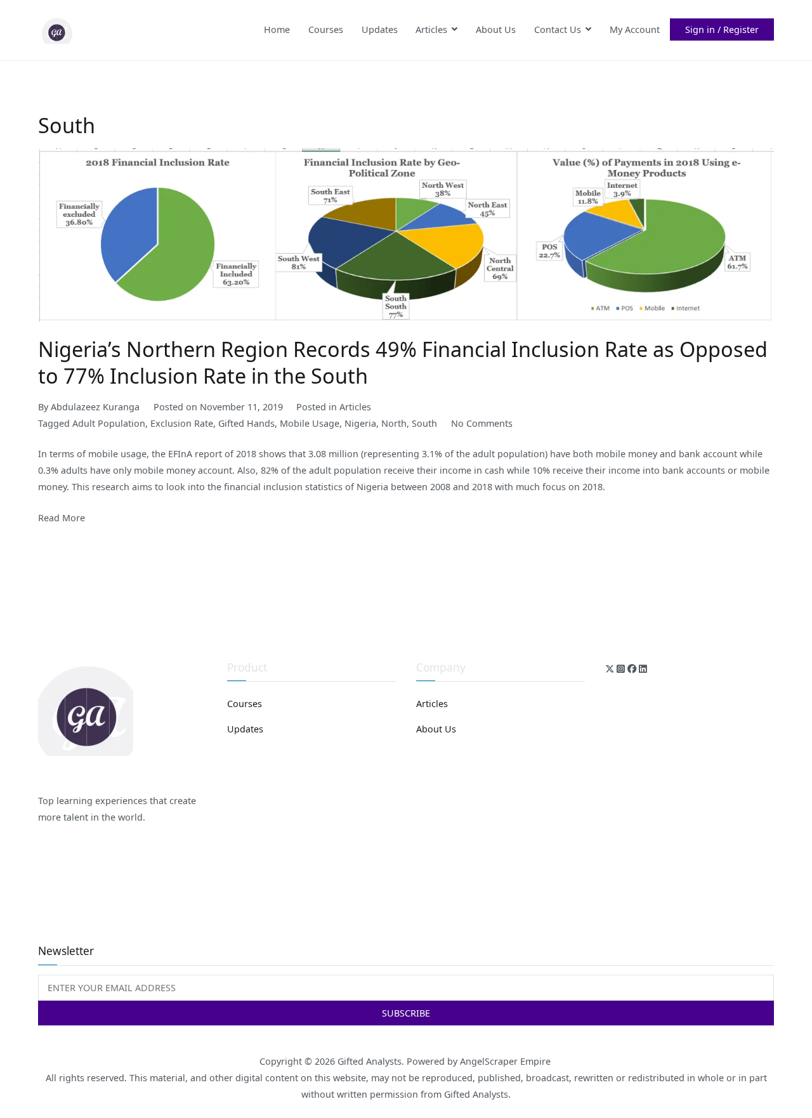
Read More (61, 518)
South (424, 423)
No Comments (482, 423)
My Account (635, 29)
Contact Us (557, 29)
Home (277, 29)
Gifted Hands (246, 423)
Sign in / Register (722, 29)
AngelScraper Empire (506, 1061)
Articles (431, 29)
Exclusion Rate (181, 423)
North (394, 423)
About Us (496, 29)
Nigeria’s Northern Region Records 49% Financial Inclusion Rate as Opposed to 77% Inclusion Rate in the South (403, 362)
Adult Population (108, 423)
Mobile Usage (309, 423)
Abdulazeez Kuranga (95, 407)
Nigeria (360, 423)
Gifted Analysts (369, 1061)
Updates (380, 29)
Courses (325, 29)
